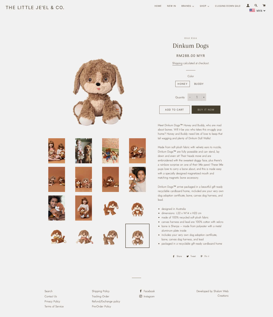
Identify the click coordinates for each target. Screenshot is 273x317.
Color (191, 76)
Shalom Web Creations (221, 293)
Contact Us (51, 296)
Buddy (199, 83)
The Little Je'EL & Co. (35, 7)
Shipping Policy (101, 291)
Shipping (177, 63)
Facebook (149, 291)
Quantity (180, 97)
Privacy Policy (52, 301)
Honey (183, 83)
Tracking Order (100, 296)
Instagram (149, 296)
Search (49, 291)
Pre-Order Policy (101, 306)
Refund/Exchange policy (106, 301)
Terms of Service (54, 306)
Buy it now (206, 109)
